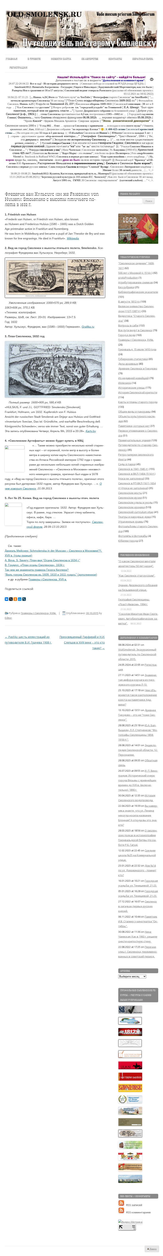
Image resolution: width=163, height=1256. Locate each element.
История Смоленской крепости (137, 392)
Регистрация (18, 67)
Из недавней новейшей (133, 378)
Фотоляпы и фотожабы (132, 536)
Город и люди (126, 335)
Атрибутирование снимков (135, 282)
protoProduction (128, 277)
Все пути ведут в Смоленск (135, 330)
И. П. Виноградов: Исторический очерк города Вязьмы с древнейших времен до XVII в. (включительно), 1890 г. (138, 780)
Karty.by (91, 431)
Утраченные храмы (130, 521)
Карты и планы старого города (137, 402)
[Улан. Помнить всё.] (130, 1068)
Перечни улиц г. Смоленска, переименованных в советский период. (137, 951)
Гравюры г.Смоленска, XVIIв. (38, 613)
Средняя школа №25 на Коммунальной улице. (137, 855)
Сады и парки (127, 464)
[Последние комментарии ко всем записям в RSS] (122, 1212)
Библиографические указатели (138, 292)
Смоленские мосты (130, 493)
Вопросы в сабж (128, 325)
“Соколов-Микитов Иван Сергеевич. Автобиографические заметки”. (138, 618)
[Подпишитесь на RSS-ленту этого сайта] (122, 1205)
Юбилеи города (128, 540)
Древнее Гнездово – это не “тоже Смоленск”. (137, 714)
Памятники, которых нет (134, 426)
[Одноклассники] (15, 599)
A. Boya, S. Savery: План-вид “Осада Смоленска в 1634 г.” (42, 560)
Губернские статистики (133, 359)
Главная (11, 59)
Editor (8, 618)
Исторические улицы (131, 387)
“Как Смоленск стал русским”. (136, 575)
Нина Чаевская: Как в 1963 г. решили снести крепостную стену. (137, 936)
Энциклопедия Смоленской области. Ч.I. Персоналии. (138, 750)
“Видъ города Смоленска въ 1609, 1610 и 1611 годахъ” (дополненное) (51, 574)
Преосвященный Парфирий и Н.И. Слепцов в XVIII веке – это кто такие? (82, 642)
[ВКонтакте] (6, 599)
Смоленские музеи (130, 497)
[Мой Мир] (19, 599)
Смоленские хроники (131, 507)
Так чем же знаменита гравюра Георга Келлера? (37, 569)
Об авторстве (90, 59)
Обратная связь (142, 59)
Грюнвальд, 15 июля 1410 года (137, 349)
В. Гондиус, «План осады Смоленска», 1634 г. (35, 565)
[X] (11, 599)
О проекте (34, 59)
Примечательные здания (134, 440)
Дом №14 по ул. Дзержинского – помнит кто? (137, 870)
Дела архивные (128, 364)
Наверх (153, 1249)
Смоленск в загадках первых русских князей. (137, 906)
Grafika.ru (88, 326)
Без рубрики (126, 287)
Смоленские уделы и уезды (135, 502)
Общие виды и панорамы (134, 411)
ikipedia (74, 238)
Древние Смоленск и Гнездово (137, 368)
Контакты (115, 59)
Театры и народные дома (134, 517)
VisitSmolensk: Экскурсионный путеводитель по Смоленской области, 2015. (137, 654)
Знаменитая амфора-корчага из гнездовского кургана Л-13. (137, 679)
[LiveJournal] (24, 599)
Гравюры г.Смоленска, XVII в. (48, 579)
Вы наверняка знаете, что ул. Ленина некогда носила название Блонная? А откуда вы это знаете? (138, 815)
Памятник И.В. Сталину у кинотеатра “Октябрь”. (138, 921)
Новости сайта (61, 59)
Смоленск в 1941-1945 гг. (133, 469)
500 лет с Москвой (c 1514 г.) (135, 273)
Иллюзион (124, 383)
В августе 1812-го (129, 301)
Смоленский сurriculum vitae (135, 512)
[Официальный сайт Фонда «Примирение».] (130, 1102)
